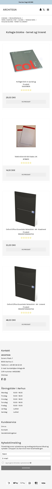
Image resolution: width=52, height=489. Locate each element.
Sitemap (4, 375)
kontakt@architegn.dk (16, 368)
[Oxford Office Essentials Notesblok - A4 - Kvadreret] (26, 209)
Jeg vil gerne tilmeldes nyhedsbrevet (23, 462)
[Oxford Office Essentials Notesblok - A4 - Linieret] (26, 284)
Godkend (26, 468)
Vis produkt (26, 102)
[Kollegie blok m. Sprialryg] (26, 61)
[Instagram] (5, 379)
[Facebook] (2, 379)
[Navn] (26, 454)
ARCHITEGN (10, 9)
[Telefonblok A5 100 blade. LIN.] (26, 136)
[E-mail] (26, 458)
